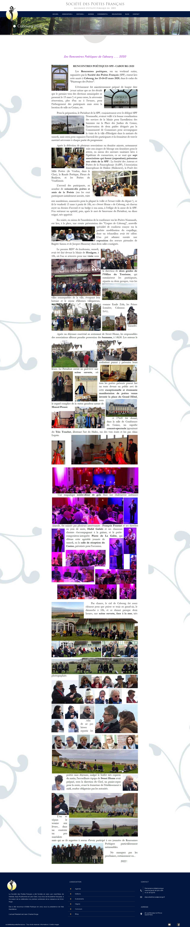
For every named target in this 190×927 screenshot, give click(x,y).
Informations (44, 924)
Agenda (78, 889)
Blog (76, 914)
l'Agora (77, 904)
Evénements (79, 899)
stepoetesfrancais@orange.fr (155, 897)
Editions (78, 894)
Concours (78, 909)
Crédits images (54, 924)
